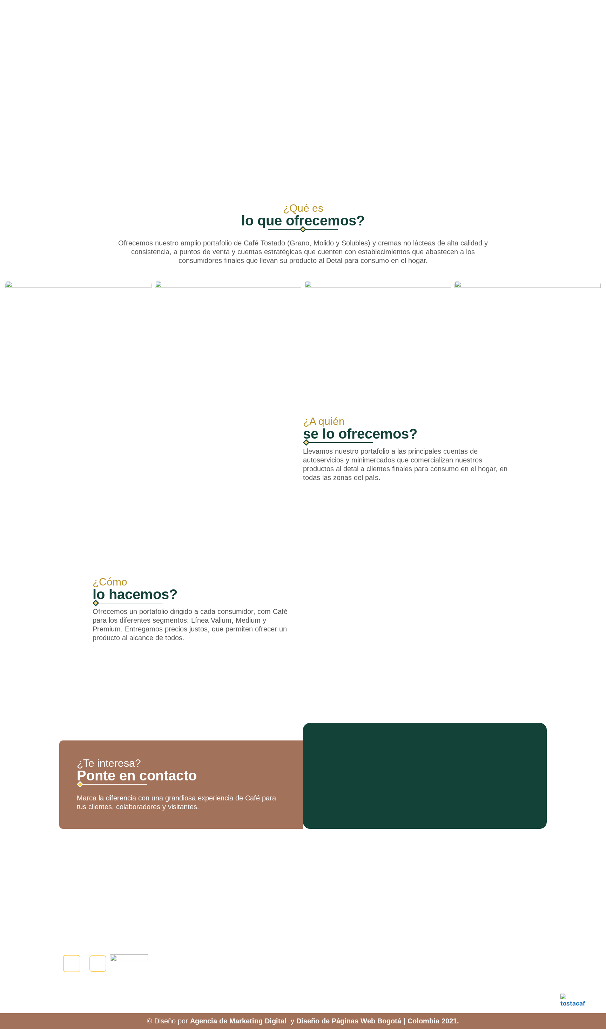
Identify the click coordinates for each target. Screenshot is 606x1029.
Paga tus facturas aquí (481, 961)
